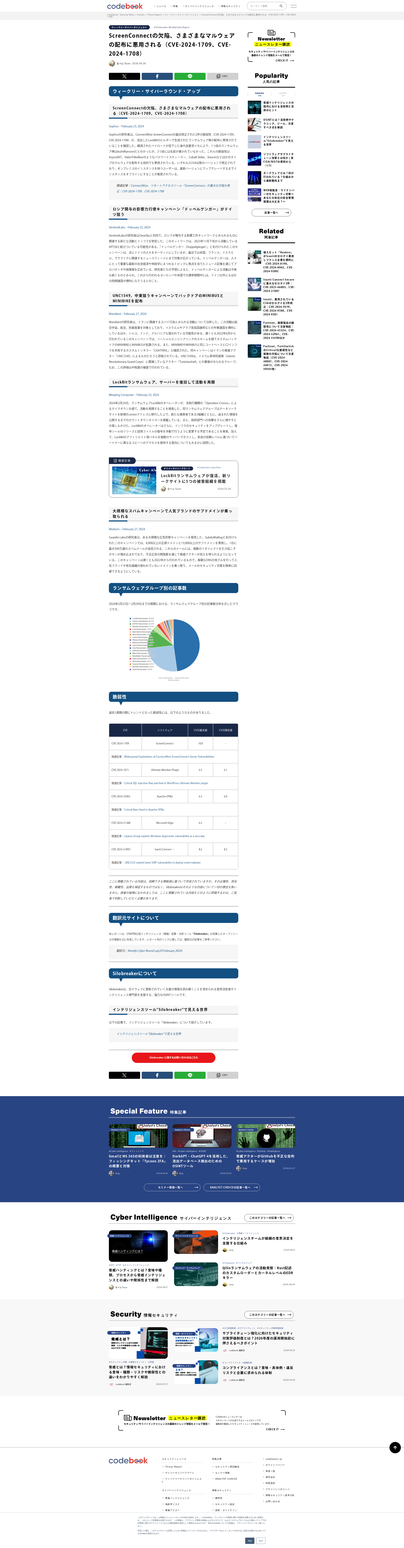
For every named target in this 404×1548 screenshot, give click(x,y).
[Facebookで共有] (157, 76)
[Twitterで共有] (124, 76)
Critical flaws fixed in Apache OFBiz (144, 809)
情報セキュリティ (231, 6)
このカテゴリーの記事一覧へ (267, 1218)
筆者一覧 (270, 1471)
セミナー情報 (222, 1473)
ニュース (161, 6)
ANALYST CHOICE (226, 1479)
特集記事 (217, 1459)
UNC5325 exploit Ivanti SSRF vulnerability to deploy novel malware (163, 862)
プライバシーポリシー (278, 1489)
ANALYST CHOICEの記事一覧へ (230, 1187)
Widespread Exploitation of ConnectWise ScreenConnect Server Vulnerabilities (169, 756)
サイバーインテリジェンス (199, 6)
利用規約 (270, 1483)
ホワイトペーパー (275, 1465)
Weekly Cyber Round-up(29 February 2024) (155, 950)
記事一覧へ (271, 212)
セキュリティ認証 (225, 1504)
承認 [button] (250, 1540)
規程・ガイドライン (226, 1510)
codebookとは (274, 1459)
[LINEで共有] (190, 76)
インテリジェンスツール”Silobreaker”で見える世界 (148, 1033)
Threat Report (173, 1466)
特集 (175, 6)
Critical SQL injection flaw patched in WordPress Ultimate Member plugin (166, 783)
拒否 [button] (261, 1540)
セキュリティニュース (174, 1459)
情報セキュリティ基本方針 (280, 1495)
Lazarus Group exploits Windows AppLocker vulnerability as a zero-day (164, 836)
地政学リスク (172, 1504)
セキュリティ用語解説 (227, 1466)
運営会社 (270, 1477)
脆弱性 (219, 1498)
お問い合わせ (273, 1501)
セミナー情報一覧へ (170, 1187)
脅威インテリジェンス (177, 1498)
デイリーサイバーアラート (179, 1473)
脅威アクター (172, 1510)
